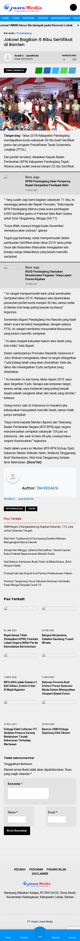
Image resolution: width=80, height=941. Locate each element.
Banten (43, 18)
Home (5, 18)
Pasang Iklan (56, 869)
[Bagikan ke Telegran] (72, 70)
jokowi (31, 509)
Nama (13, 812)
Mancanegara (60, 18)
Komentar (15, 783)
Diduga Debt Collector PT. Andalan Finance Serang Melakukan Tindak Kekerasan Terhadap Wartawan (20, 737)
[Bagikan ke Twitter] (56, 70)
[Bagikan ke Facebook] (47, 70)
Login (15, 18)
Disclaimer (40, 873)
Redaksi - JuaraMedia (19, 499)
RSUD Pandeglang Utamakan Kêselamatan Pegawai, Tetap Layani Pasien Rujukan (48, 275)
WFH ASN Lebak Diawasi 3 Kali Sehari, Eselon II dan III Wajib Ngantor (20, 686)
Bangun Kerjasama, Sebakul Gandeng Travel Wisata (57, 639)
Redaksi (19, 869)
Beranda (9, 33)
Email (52, 812)
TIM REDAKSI (47, 488)
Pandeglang (24, 33)
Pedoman (36, 869)
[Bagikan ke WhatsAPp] (64, 70)
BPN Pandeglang (14, 509)
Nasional (29, 18)
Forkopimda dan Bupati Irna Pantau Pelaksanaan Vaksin (38, 573)
